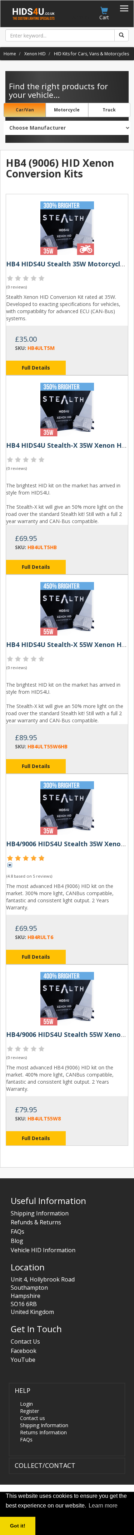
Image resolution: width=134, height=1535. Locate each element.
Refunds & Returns (36, 1222)
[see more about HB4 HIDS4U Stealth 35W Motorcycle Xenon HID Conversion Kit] (67, 227)
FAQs (17, 1231)
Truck (109, 110)
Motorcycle (67, 110)
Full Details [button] (36, 367)
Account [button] (81, 17)
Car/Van (25, 110)
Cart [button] (104, 17)
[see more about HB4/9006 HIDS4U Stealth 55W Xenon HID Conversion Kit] (67, 998)
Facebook (23, 1351)
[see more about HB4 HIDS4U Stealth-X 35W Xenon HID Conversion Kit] (67, 409)
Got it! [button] (17, 1526)
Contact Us (25, 1341)
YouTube (23, 1360)
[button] (22, 1391)
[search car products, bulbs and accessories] (121, 35)
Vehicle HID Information (43, 1250)
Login (26, 1403)
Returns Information (43, 1432)
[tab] (67, 1419)
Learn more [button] (103, 1506)
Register (29, 1411)
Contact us (32, 1418)
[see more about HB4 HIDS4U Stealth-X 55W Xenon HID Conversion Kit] (67, 608)
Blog (17, 1241)
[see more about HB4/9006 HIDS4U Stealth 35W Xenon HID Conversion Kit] (67, 807)
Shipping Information (40, 1213)
